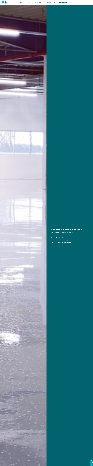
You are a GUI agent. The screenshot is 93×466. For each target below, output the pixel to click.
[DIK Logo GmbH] (4, 1)
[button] (1, 464)
